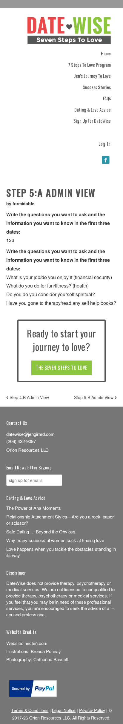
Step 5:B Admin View (94, 397)
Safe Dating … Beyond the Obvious (41, 531)
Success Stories (97, 87)
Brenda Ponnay (46, 651)
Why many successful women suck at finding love (55, 540)
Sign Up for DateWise (92, 120)
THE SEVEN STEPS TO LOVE (61, 367)
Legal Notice (64, 710)
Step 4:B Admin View (28, 397)
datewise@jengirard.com (30, 434)
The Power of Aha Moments (33, 508)
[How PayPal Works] (33, 695)
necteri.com (35, 643)
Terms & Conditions (29, 710)
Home (106, 53)
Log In (105, 143)
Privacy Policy (92, 710)
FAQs (107, 98)
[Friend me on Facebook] (106, 160)
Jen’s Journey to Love (92, 75)
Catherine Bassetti (51, 659)
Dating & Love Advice (92, 109)
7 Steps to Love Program (89, 64)
